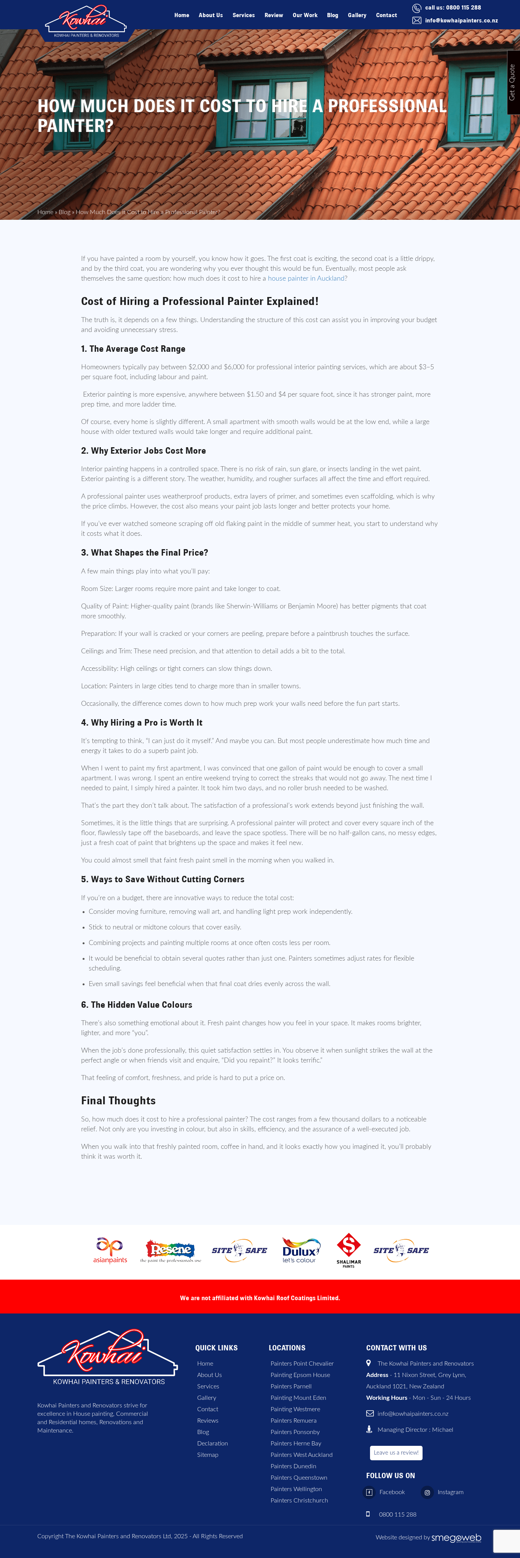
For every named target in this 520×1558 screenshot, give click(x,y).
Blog (332, 15)
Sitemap (208, 1455)
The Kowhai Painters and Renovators (426, 1364)
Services (244, 15)
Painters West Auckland (302, 1455)
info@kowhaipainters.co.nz (461, 20)
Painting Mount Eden (298, 1398)
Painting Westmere (295, 1409)
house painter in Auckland (306, 278)
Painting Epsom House (300, 1375)
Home (181, 15)
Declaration (212, 1443)
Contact (386, 15)
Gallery (357, 15)
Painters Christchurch (299, 1501)
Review (274, 15)
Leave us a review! (396, 1453)
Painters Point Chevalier (302, 1364)
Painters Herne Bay (296, 1443)
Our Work (305, 15)
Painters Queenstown (299, 1478)
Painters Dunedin (293, 1466)
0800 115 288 (463, 7)
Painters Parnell (291, 1386)
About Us (211, 15)
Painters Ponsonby (295, 1432)
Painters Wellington (296, 1489)
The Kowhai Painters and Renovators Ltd (118, 1536)
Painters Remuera (294, 1421)
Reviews (208, 1421)
